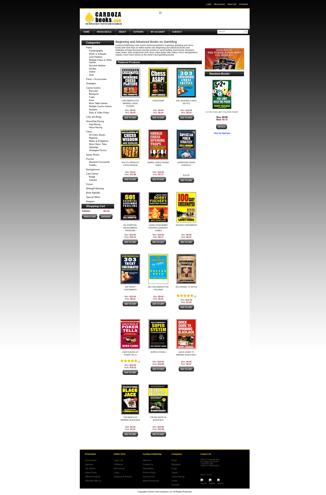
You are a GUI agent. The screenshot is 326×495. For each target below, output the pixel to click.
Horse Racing (95, 127)
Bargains (90, 201)
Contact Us (148, 464)
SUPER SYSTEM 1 (158, 352)
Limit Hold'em (95, 57)
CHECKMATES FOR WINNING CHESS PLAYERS (130, 103)
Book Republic (93, 192)
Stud (91, 75)
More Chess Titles (98, 144)
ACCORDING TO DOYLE (186, 287)
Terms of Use (149, 476)
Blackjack (94, 94)
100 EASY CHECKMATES (186, 225)
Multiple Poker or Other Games (100, 61)
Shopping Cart (95, 206)
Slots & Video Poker (99, 112)
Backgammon (93, 169)
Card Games (92, 173)
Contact (177, 32)
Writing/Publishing (95, 188)
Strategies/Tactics (98, 150)
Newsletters (148, 468)
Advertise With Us (93, 481)
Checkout (118, 464)
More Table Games (98, 103)
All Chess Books (97, 135)
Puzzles (90, 159)
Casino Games (93, 88)
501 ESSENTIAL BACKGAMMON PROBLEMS (130, 228)
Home (86, 32)
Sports (175, 472)
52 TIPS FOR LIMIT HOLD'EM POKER (222, 112)
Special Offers (93, 197)
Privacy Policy (149, 472)
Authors (138, 32)
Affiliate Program (92, 476)
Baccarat (93, 91)
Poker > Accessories (96, 79)
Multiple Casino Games (100, 106)
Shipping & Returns (123, 476)
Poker (89, 47)
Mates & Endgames (98, 141)
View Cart (118, 460)
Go (246, 32)
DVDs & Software (97, 54)
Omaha (92, 68)
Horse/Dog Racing (95, 121)
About (122, 32)
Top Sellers (90, 468)
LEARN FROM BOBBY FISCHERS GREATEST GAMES (158, 228)
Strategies (91, 83)
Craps (92, 97)
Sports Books (92, 154)
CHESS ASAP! (158, 101)
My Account (158, 32)
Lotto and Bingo (94, 117)
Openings (93, 147)
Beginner (93, 138)
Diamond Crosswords (99, 162)
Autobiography (96, 50)
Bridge (92, 177)
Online (92, 71)
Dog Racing (94, 124)
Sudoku (92, 165)
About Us (147, 460)
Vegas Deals (104, 32)
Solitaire (93, 180)
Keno (91, 100)
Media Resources (151, 481)
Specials (89, 464)
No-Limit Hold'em (97, 65)
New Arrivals (91, 460)
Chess (89, 131)
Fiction (89, 184)
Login (116, 472)
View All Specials (222, 133)
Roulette (93, 109)
